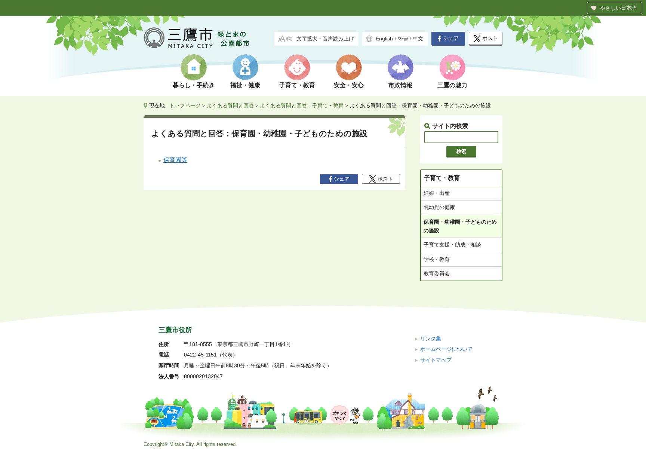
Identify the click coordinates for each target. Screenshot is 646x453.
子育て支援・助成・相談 (452, 245)
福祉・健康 (245, 85)
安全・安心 (349, 85)
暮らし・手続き (194, 85)
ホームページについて (446, 349)
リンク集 (430, 339)
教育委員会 (437, 273)
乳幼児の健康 (439, 207)
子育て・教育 (297, 85)
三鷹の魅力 (452, 85)
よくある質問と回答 (230, 105)
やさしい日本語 (618, 8)
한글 (403, 39)
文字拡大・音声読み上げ (325, 39)
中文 (418, 39)
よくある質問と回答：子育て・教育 (302, 105)
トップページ (185, 105)
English (384, 39)
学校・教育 (437, 259)
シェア (451, 38)
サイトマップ (436, 360)
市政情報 (400, 85)
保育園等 (175, 160)
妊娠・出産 (437, 193)
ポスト (490, 38)
